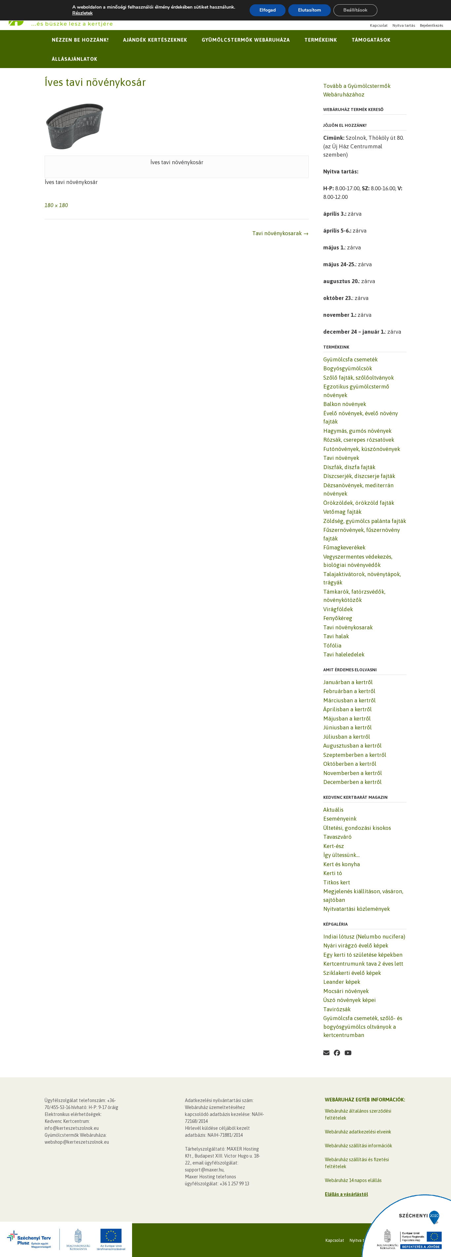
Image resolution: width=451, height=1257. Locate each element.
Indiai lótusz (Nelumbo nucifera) (364, 936)
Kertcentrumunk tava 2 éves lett (363, 963)
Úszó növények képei (349, 1000)
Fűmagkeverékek (344, 547)
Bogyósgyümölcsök (347, 368)
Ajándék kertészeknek (155, 40)
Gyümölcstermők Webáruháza (246, 40)
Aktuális (333, 809)
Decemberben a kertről (352, 782)
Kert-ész (333, 846)
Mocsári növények (346, 991)
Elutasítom (309, 10)
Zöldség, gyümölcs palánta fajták (364, 521)
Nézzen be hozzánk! (80, 40)
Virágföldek (338, 609)
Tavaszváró (337, 836)
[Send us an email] (326, 1052)
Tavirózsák (337, 1009)
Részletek (82, 13)
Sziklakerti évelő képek (352, 973)
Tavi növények (341, 458)
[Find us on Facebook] (337, 1052)
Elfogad (268, 10)
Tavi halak (336, 636)
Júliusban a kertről (346, 736)
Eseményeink (340, 818)
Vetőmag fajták (342, 511)
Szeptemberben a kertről (354, 755)
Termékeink (320, 40)
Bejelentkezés (431, 25)
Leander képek (341, 982)
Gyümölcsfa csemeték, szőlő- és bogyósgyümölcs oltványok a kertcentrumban (362, 1026)
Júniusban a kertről (347, 727)
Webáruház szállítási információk (358, 1145)
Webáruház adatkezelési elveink (358, 1131)
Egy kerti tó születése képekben (362, 954)
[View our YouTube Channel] (347, 1052)
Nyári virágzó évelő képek (355, 945)
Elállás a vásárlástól (346, 1194)
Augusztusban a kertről (352, 745)
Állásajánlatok (74, 59)
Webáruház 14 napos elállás (353, 1180)
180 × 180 (56, 205)
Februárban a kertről (349, 691)
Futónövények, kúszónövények (361, 449)
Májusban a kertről (347, 718)
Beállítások (355, 10)
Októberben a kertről (349, 763)
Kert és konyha (341, 864)
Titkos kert (336, 882)
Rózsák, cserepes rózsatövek (358, 439)
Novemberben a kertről (352, 773)
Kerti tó (332, 873)
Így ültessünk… (341, 855)
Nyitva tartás (404, 25)
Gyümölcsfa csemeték (350, 359)
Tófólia (332, 645)
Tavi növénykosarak (280, 233)
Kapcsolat (379, 25)
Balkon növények (344, 404)
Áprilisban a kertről (347, 709)
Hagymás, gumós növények (357, 430)
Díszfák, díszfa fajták (349, 467)
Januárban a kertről (348, 682)
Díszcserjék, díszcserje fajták (359, 476)
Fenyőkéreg (337, 618)
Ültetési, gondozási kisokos (357, 828)
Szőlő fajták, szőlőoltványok (358, 377)
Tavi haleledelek (343, 654)
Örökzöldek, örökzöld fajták (358, 502)
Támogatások (371, 40)
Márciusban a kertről (349, 700)
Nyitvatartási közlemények (356, 909)
